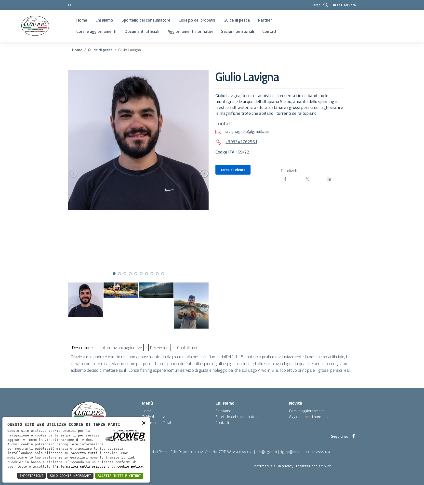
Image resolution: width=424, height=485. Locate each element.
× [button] (144, 422)
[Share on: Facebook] (293, 179)
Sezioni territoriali (237, 31)
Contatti (270, 31)
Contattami (187, 347)
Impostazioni (31, 476)
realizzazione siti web (313, 466)
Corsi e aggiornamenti (96, 31)
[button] (114, 273)
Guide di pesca (237, 20)
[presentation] (71, 173)
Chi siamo (104, 20)
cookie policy (130, 466)
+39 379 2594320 (316, 451)
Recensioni (159, 347)
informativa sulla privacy (81, 466)
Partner (265, 20)
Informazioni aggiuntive (121, 347)
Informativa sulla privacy (273, 466)
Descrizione (82, 347)
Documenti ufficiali (142, 31)
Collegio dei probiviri (197, 20)
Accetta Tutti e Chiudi (119, 476)
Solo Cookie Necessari (70, 476)
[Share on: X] (315, 179)
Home (81, 20)
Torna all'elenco (233, 169)
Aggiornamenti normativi (190, 31)
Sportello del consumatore (145, 20)
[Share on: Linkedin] (337, 179)
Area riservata (344, 4)
